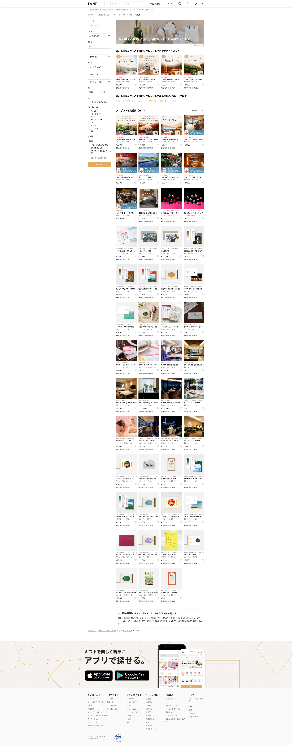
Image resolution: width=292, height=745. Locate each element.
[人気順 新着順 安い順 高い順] (197, 110)
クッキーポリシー (94, 719)
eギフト (168, 702)
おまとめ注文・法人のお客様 (175, 720)
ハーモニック (131, 715)
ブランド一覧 (112, 705)
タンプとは (92, 699)
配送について (170, 712)
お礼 (147, 722)
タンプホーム (92, 15)
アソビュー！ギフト (134, 712)
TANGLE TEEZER (133, 702)
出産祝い (149, 705)
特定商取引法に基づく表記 (97, 715)
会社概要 (91, 705)
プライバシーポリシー (96, 712)
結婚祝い (149, 702)
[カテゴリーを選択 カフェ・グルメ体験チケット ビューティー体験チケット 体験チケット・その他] (99, 81)
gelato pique (131, 709)
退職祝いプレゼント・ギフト (107, 15)
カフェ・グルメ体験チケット (126, 101)
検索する (99, 164)
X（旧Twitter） (193, 717)
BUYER (129, 722)
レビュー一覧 (92, 722)
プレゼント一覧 (112, 699)
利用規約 (91, 709)
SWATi (129, 719)
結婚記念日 (150, 719)
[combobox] (123, 3)
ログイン (169, 4)
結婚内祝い (150, 725)
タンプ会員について (173, 715)
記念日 (148, 715)
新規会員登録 (154, 4)
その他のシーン (151, 729)
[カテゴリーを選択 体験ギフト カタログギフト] (99, 74)
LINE (190, 710)
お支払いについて (172, 705)
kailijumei (130, 699)
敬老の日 (149, 709)
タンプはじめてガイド (96, 702)
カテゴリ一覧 (112, 709)
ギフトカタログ (127, 15)
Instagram (192, 713)
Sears (129, 705)
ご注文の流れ (170, 699)
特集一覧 (110, 702)
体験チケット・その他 (168, 101)
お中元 (148, 712)
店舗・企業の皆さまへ (96, 725)
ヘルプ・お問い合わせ (195, 700)
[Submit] (107, 3)
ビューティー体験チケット (148, 101)
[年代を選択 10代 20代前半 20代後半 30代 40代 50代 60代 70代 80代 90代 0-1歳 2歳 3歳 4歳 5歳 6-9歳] (99, 56)
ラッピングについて (173, 709)
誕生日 (148, 699)
